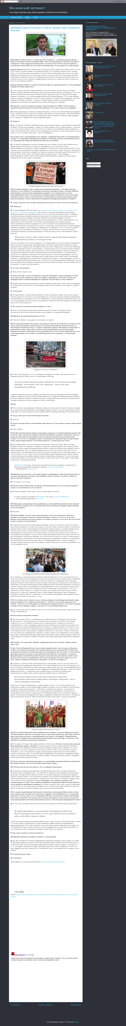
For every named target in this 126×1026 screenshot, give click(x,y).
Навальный (61, 894)
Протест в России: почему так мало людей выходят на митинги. (104, 66)
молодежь (40, 894)
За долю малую (98, 112)
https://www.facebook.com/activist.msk (53, 862)
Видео (27, 17)
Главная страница (16, 17)
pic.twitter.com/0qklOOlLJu (61, 496)
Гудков (24, 894)
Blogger (76, 1022)
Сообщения (91, 163)
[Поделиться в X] (19, 892)
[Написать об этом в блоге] (17, 892)
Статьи (35, 17)
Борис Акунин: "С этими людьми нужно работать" (103, 85)
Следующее (15, 1005)
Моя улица (53, 894)
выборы (18, 894)
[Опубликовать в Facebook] (21, 892)
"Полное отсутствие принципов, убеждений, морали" (103, 94)
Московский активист (27, 7)
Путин (68, 894)
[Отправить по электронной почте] (16, 892)
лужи (35, 894)
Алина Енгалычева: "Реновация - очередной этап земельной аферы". (104, 141)
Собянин (13, 897)
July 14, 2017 (32, 469)
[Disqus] (46, 925)
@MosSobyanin (19, 465)
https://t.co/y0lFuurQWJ (56, 467)
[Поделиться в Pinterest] (23, 892)
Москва (47, 894)
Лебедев (30, 894)
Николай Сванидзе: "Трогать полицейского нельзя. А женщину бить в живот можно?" (100, 27)
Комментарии (92, 166)
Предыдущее (76, 1005)
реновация (74, 894)
